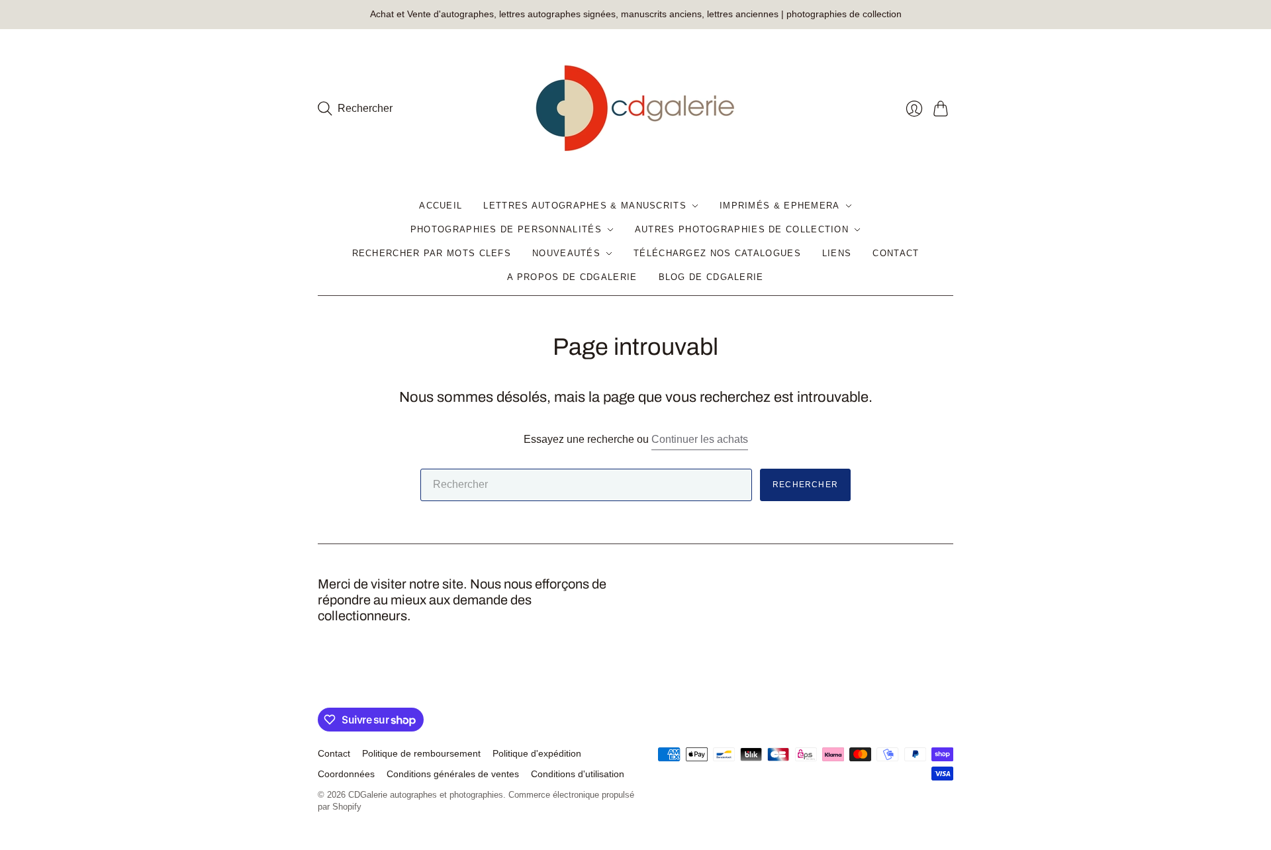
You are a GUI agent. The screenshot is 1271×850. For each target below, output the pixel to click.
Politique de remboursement (421, 753)
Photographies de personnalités (506, 229)
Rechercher (805, 484)
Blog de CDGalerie (711, 277)
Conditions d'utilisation (577, 774)
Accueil (440, 206)
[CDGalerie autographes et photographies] (635, 108)
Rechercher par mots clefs (432, 253)
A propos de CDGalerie (572, 277)
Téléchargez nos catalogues (717, 253)
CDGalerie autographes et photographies (425, 795)
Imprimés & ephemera (780, 206)
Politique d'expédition (537, 753)
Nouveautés (566, 253)
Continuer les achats (699, 439)
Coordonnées (346, 774)
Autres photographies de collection (742, 229)
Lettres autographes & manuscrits (584, 206)
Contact (895, 253)
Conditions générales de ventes (453, 774)
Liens (837, 253)
